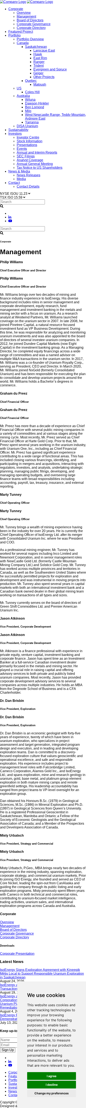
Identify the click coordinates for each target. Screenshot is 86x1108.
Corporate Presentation (17, 953)
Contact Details (28, 186)
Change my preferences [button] (51, 1093)
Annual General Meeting (35, 164)
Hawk (37, 54)
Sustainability (18, 130)
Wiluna (30, 99)
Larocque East (44, 50)
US (19, 88)
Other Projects (43, 77)
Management (26, 16)
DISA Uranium (27, 126)
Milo (28, 111)
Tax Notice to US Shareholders (39, 167)
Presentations (27, 145)
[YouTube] (10, 221)
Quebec (31, 80)
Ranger (38, 62)
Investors (15, 133)
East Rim (40, 58)
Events (22, 148)
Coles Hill (32, 92)
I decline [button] (52, 1084)
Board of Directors (30, 20)
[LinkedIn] (9, 217)
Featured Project (20, 31)
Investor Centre (28, 137)
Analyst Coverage (30, 160)
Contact (14, 182)
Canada (23, 43)
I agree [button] (51, 1076)
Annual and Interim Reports (37, 152)
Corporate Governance (34, 24)
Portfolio (14, 35)
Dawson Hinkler (37, 103)
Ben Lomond (34, 107)
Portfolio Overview (30, 39)
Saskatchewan (36, 46)
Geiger (38, 73)
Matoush (39, 84)
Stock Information (29, 141)
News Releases (28, 175)
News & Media (19, 171)
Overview (24, 12)
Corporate (15, 9)
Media (21, 179)
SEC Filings (26, 156)
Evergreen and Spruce (50, 69)
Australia (23, 96)
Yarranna (32, 122)
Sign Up (8, 1050)
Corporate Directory (31, 28)
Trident (38, 65)
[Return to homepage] (13, 2)
